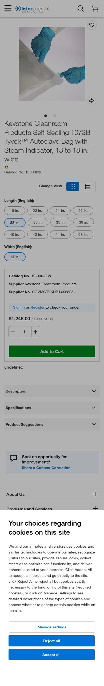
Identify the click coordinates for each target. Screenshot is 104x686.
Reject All (51, 640)
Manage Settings (52, 627)
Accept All (51, 654)
